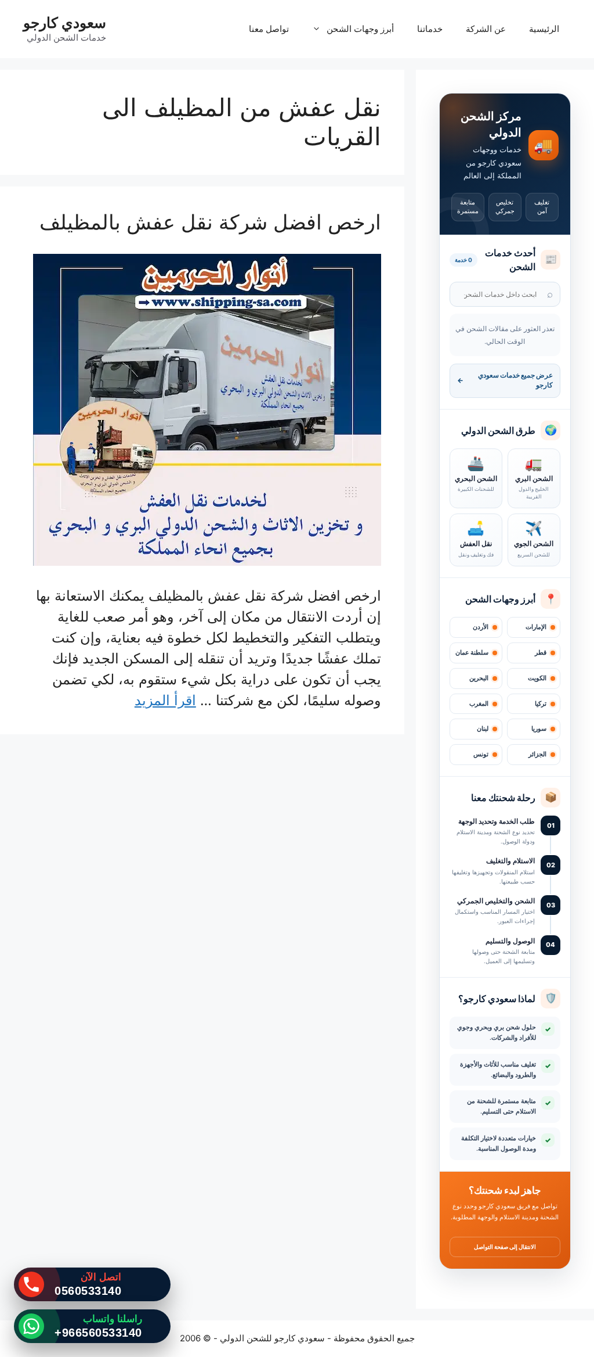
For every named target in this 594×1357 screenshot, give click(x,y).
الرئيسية (544, 28)
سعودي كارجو (64, 22)
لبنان (482, 729)
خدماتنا (430, 28)
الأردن (480, 627)
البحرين (478, 678)
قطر (540, 652)
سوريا (538, 729)
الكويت (537, 678)
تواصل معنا (269, 28)
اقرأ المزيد (165, 700)
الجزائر (537, 754)
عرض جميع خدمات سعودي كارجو (505, 380)
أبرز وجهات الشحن (360, 28)
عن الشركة (486, 28)
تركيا (540, 704)
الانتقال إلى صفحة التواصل (505, 1246)
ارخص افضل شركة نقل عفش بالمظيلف (210, 222)
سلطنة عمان (471, 652)
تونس (480, 754)
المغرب (478, 704)
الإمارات (536, 627)
